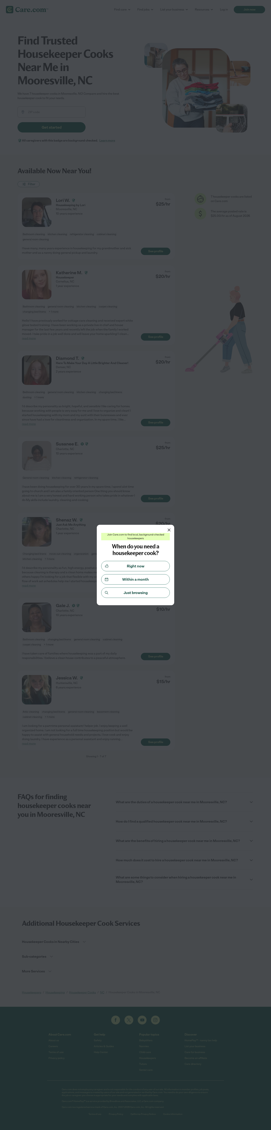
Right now (135, 566)
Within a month (135, 579)
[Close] (169, 530)
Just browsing (136, 592)
